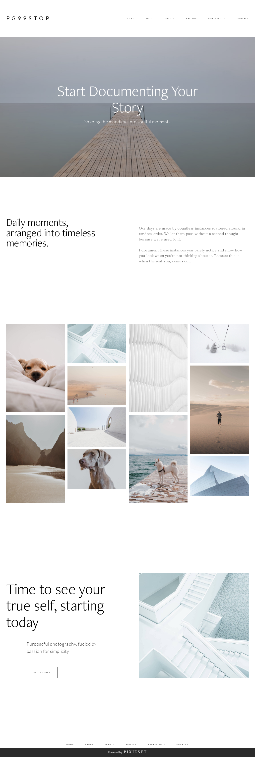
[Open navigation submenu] (225, 18)
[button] (170, 18)
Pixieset (135, 752)
